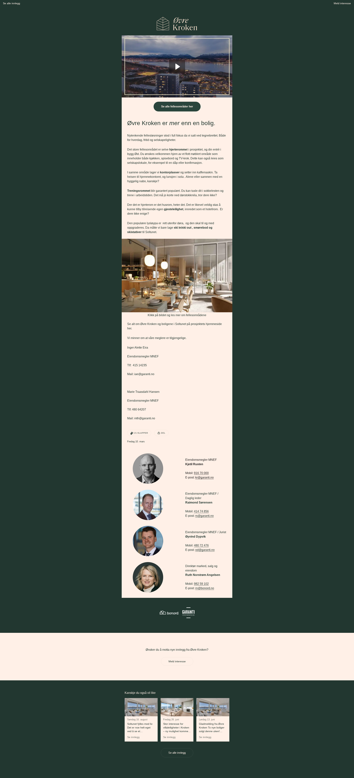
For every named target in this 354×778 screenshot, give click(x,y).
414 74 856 (201, 511)
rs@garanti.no (204, 515)
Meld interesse (177, 661)
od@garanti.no (205, 549)
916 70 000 (201, 473)
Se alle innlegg (177, 752)
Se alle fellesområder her (177, 106)
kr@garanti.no (204, 477)
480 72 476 (201, 545)
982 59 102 (201, 583)
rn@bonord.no (204, 588)
